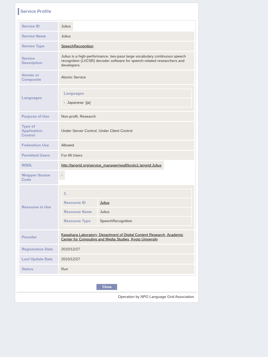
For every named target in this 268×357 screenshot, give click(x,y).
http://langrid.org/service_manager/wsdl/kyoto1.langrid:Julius (111, 165)
